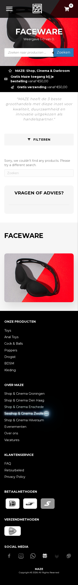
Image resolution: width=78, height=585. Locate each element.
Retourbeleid (14, 470)
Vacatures (11, 440)
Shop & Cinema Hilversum (24, 420)
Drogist (10, 357)
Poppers (10, 350)
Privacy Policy (14, 477)
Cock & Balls (13, 344)
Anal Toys (11, 337)
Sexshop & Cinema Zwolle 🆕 (26, 413)
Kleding (10, 370)
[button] (39, 139)
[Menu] (9, 9)
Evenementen (15, 427)
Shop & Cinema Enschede (24, 407)
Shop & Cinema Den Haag (24, 400)
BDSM (9, 363)
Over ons (11, 433)
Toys (7, 330)
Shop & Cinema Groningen (24, 394)
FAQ (7, 463)
